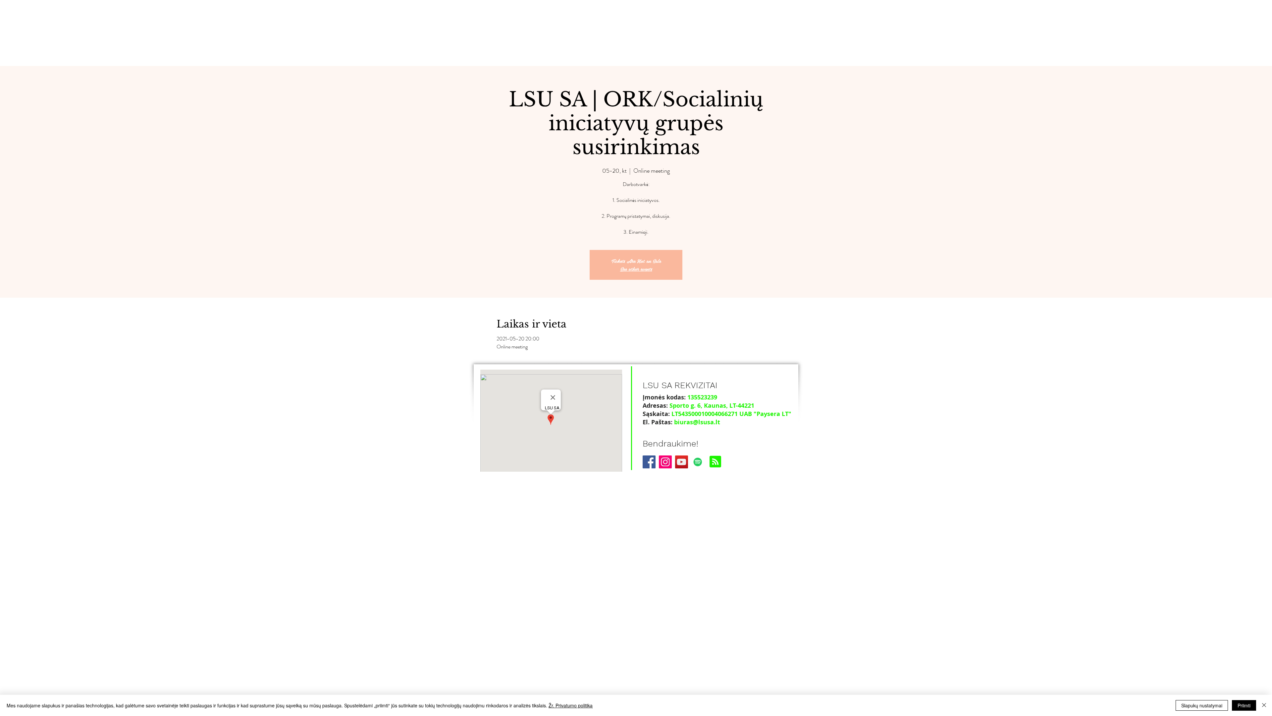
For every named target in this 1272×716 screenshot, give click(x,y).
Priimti (1244, 705)
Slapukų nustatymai (1201, 705)
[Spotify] (697, 461)
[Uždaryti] (1264, 705)
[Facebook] (649, 461)
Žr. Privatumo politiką (571, 705)
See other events (636, 269)
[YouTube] (681, 461)
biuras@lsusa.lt (697, 422)
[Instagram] (665, 461)
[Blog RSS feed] (715, 462)
